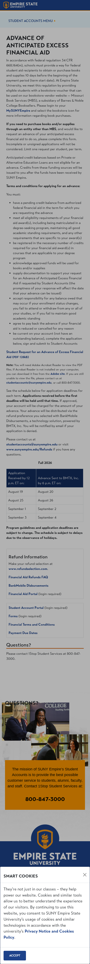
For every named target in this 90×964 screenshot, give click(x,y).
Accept (14, 955)
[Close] (84, 874)
